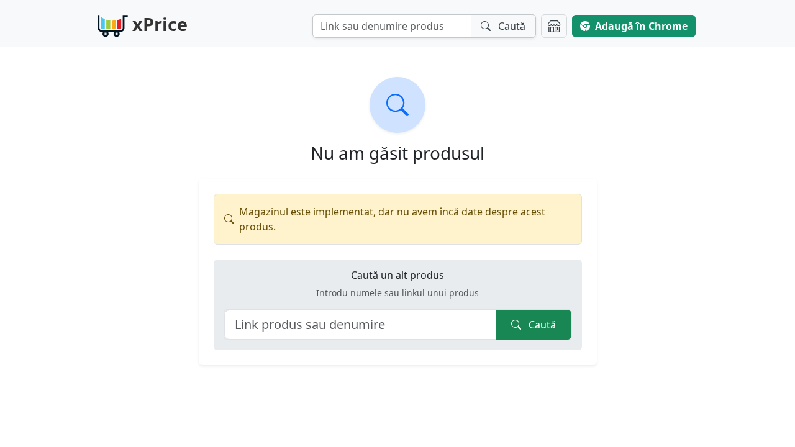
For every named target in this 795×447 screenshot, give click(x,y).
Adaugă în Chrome (641, 26)
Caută (541, 325)
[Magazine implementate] (554, 26)
